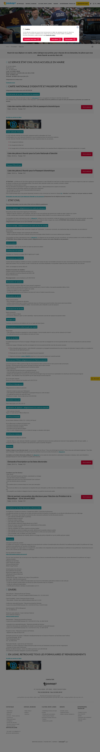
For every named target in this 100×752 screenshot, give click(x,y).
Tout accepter (69, 39)
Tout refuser (54, 39)
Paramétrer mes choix (30, 39)
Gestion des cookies (50, 35)
